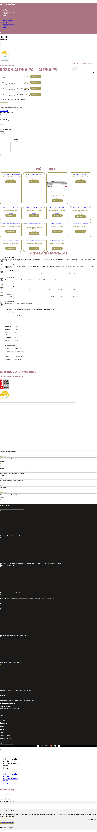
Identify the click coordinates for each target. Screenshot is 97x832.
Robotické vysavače (8, 12)
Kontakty (5, 15)
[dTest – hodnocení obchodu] (5, 163)
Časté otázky (3, 723)
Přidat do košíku (35, 76)
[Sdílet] (3, 830)
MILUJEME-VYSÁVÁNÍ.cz (8, 4)
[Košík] (1, 43)
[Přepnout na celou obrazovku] (1, 830)
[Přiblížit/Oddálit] (0, 830)
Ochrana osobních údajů (6, 744)
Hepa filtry (5, 10)
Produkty (2, 720)
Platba (1, 732)
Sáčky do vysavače (8, 9)
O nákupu (5, 14)
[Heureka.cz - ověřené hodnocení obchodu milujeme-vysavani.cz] (4, 61)
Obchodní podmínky (5, 741)
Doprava (2, 729)
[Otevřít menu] (3, 46)
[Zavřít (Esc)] (4, 830)
